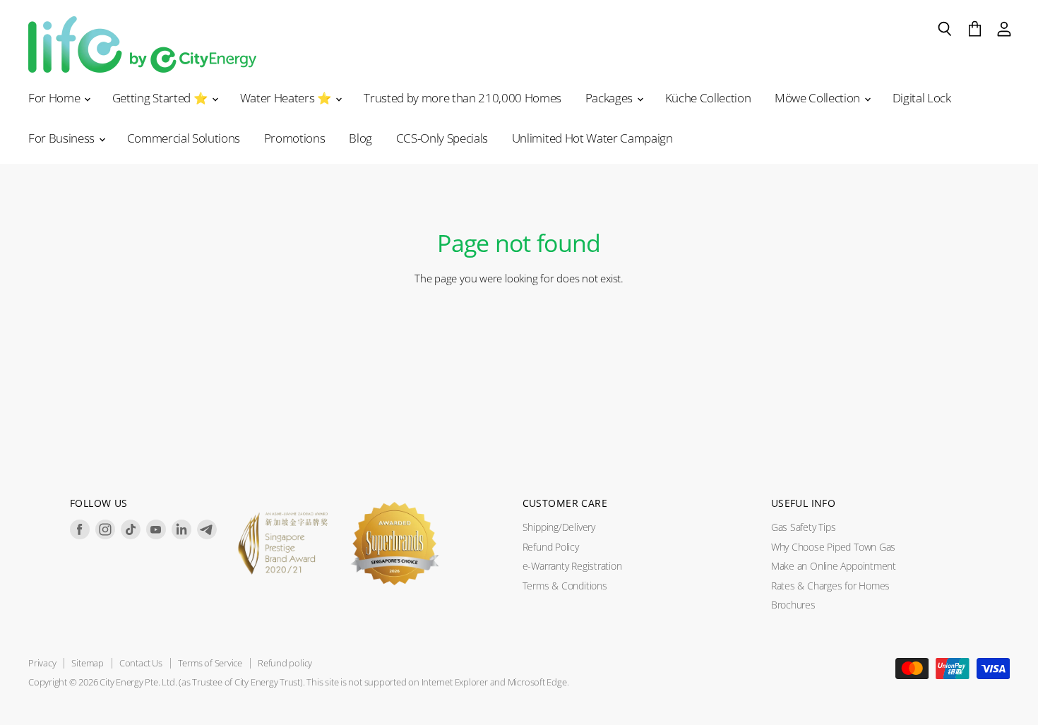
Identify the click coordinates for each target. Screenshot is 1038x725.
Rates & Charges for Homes (830, 585)
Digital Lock (922, 98)
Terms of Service (210, 663)
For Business (62, 138)
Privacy (42, 663)
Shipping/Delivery (559, 527)
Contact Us (140, 663)
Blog (360, 138)
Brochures (793, 604)
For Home (55, 98)
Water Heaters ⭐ (287, 98)
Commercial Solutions (183, 138)
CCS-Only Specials (442, 138)
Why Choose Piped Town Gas (833, 546)
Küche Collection (708, 98)
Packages (610, 98)
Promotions (295, 138)
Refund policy (285, 663)
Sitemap (87, 663)
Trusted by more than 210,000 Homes (462, 98)
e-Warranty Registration (572, 566)
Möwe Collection (819, 98)
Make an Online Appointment (833, 566)
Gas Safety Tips (803, 527)
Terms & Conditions (565, 585)
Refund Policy (551, 546)
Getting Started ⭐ (161, 98)
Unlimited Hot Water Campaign (592, 138)
